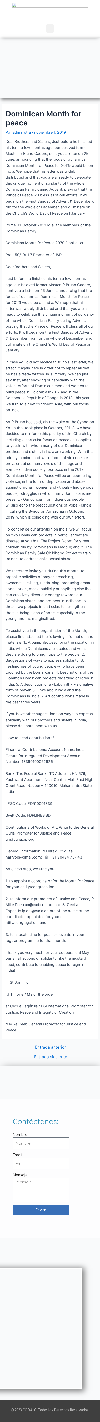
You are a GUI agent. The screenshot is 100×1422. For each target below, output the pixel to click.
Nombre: (20, 1134)
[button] (50, 28)
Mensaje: (20, 1174)
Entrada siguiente (50, 1057)
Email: (18, 1154)
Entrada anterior (50, 1047)
